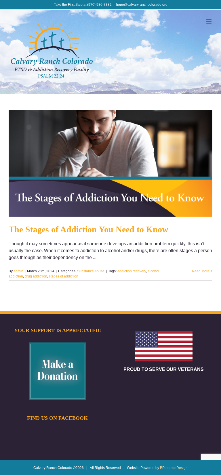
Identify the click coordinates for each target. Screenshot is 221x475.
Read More (200, 271)
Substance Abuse (90, 271)
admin (18, 271)
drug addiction (36, 276)
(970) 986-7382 (99, 5)
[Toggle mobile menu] (209, 21)
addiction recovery (131, 271)
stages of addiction (63, 276)
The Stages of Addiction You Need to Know (88, 229)
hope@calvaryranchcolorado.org (141, 5)
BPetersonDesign (174, 468)
